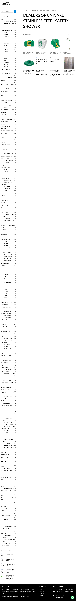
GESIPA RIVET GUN (5, 223)
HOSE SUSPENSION (8, 256)
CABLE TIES (3, 112)
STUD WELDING (7, 524)
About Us (65, 3)
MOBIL (5, 289)
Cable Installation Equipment (7, 105)
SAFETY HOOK (4, 452)
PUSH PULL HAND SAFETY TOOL (8, 387)
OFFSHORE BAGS (7, 311)
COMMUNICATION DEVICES (7, 116)
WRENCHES (3, 533)
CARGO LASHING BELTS (9, 254)
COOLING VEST (4, 121)
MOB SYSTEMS (7, 247)
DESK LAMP (3, 142)
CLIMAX (5, 38)
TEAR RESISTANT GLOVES (9, 445)
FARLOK (5, 41)
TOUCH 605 (6, 62)
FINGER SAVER (4, 200)
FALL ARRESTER (7, 186)
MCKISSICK (6, 88)
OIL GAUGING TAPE (5, 358)
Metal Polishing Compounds (7, 326)
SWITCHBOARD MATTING (7, 477)
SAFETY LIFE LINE (5, 454)
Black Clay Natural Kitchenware (7, 84)
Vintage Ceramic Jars (5, 515)
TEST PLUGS (3, 486)
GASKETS (3, 216)
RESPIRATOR (4, 392)
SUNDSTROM (4, 472)
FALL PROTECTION (5, 178)
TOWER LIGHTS (7, 504)
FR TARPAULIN (4, 209)
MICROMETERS (4, 329)
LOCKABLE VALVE (5, 263)
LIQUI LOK (6, 45)
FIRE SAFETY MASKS (8, 396)
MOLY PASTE (6, 291)
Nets (2, 353)
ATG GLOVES (6, 416)
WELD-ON (6, 64)
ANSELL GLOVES (7, 413)
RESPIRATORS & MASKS (9, 23)
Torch (2, 495)
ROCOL (5, 58)
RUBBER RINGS (7, 218)
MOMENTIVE (6, 51)
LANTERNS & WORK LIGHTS (7, 250)
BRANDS (3, 95)
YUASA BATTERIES (8, 77)
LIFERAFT (6, 245)
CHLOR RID (3, 114)
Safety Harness (7, 25)
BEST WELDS (6, 519)
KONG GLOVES (7, 430)
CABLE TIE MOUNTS (5, 107)
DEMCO (3, 137)
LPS (4, 287)
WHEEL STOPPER (5, 528)
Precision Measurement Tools (7, 385)
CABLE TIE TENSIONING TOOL (7, 109)
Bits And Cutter (4, 80)
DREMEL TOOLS (4, 149)
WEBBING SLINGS (7, 260)
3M (2, 19)
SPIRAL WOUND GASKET (9, 220)
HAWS (5, 176)
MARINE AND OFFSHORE (6, 307)
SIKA (5, 60)
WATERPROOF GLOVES (9, 447)
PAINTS (2, 365)
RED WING (6, 459)
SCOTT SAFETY (7, 28)
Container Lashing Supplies (6, 119)
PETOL (2, 377)
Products (59, 3)
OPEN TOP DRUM (5, 362)
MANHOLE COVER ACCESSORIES (8, 302)
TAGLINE (3, 479)
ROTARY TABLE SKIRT (5, 403)
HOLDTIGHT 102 (7, 282)
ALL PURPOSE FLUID (5, 69)
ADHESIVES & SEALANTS (6, 30)
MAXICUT (6, 432)
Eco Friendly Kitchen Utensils (7, 156)
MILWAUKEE (6, 437)
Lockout (3, 265)
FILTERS (3, 197)
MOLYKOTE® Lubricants (6, 331)
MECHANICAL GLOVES (9, 434)
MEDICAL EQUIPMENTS (6, 313)
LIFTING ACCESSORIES (6, 252)
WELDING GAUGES (8, 526)
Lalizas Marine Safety (5, 239)
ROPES (2, 400)
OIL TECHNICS (7, 135)
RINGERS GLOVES (7, 443)
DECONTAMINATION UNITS (7, 130)
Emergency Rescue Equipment (7, 165)
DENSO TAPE (4, 139)
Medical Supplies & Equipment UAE (8, 321)
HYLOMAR (3, 229)
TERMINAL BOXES (5, 482)
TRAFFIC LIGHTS (4, 502)
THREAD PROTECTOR (6, 490)
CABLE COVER (4, 102)
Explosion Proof (4, 171)
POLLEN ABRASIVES (8, 82)
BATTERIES (3, 75)
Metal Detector (4, 324)
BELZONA (6, 34)
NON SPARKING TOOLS (6, 355)
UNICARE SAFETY (5, 510)
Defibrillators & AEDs (8, 315)
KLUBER (5, 284)
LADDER (3, 236)
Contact (71, 3)
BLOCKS (3, 86)
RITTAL (5, 483)
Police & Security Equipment (7, 382)
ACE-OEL (6, 269)
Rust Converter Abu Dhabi (6, 405)
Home (54, 3)
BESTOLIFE (6, 276)
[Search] (15, 11)
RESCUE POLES (7, 162)
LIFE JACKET (6, 243)
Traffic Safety (3, 506)
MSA (2, 336)
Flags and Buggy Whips (6, 205)
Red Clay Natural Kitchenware (7, 389)
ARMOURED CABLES (8, 153)
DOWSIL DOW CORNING (6, 147)
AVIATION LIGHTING (5, 73)
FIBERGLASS (4, 195)
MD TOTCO (6, 71)
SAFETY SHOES (4, 457)
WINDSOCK (3, 531)
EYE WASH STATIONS (5, 174)
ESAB (5, 521)
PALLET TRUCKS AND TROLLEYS (8, 367)
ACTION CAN (6, 272)
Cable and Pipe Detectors (6, 100)
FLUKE (2, 207)
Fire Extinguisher (4, 202)
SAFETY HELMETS (5, 450)
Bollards (5, 508)
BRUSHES (3, 97)
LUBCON (6, 49)
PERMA (5, 295)
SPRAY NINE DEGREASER (6, 470)
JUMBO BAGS (4, 234)
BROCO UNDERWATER (9, 309)
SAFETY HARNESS (7, 348)
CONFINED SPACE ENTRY (9, 21)
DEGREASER (4, 133)
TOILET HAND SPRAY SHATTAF (7, 493)
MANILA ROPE (4, 304)
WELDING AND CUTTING (6, 517)
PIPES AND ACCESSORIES (6, 380)
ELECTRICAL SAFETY (5, 158)
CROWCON (3, 124)
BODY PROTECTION (5, 91)
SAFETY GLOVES (4, 407)
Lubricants (3, 267)
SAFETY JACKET (7, 93)
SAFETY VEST (4, 461)
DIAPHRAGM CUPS (5, 144)
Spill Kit (2, 466)
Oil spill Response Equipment (7, 360)
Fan (2, 193)
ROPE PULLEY (7, 188)
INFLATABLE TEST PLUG (9, 488)
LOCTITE (5, 47)
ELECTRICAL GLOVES (8, 424)
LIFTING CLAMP (7, 258)
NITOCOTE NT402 (7, 53)
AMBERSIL (6, 274)
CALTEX (5, 278)
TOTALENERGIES (7, 299)
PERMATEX (6, 56)
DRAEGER (6, 394)
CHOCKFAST (6, 36)
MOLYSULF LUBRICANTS (6, 333)
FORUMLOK (6, 43)
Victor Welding (4, 513)
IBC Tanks (3, 232)
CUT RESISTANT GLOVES (9, 422)
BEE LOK (5, 32)
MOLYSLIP (6, 293)
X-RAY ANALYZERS (5, 545)
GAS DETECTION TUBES (9, 214)
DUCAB (3, 151)
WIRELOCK (6, 66)
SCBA (5, 350)
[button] (72, 597)
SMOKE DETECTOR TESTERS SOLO (8, 463)
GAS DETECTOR (4, 212)
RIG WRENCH (7, 543)
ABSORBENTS (7, 468)
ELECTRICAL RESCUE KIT (9, 160)
